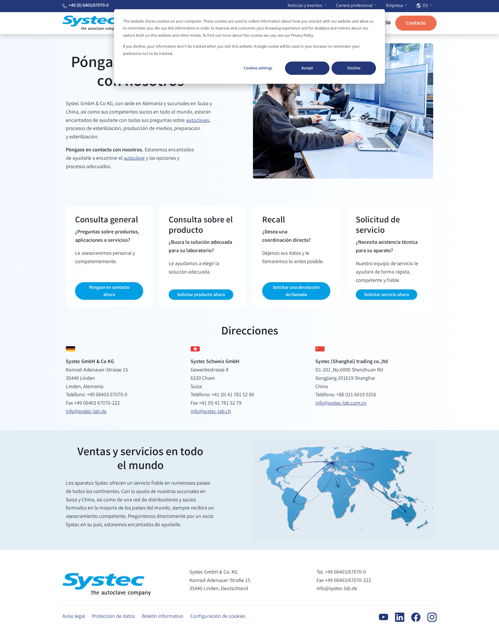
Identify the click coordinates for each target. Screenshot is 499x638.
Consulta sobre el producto (201, 225)
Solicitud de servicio (378, 225)
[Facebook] (412, 617)
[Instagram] (428, 617)
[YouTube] (380, 617)
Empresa (395, 6)
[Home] (91, 23)
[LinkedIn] (396, 617)
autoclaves (197, 120)
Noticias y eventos (305, 6)
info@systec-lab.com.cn (340, 403)
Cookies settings (258, 68)
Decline (353, 68)
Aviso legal (73, 616)
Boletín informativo (162, 616)
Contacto (416, 23)
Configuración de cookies (217, 616)
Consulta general (106, 220)
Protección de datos (113, 616)
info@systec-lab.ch (211, 412)
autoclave (134, 158)
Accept (307, 68)
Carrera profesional (354, 6)
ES (425, 6)
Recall (273, 220)
